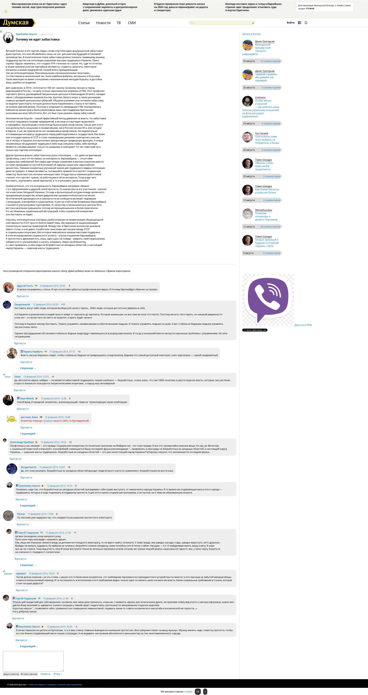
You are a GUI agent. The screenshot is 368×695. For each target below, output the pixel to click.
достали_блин (29, 417)
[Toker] (7, 376)
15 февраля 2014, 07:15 (62, 351)
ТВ (119, 23)
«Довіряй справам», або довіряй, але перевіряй (266, 77)
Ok (197, 691)
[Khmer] (8, 520)
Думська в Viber (303, 324)
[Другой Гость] (8, 292)
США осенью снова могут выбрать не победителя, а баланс (267, 139)
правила (47, 420)
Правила (45, 673)
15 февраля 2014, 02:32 (45, 304)
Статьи (84, 23)
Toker (17, 376)
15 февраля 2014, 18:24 (41, 573)
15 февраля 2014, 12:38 (53, 398)
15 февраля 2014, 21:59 (58, 532)
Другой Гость (25, 285)
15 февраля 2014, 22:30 (59, 626)
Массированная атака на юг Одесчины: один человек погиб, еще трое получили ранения (39, 5)
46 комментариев (270, 226)
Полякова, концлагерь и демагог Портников (266, 216)
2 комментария (271, 176)
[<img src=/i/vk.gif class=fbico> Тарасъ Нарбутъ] (11, 357)
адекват (21, 573)
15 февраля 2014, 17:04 (40, 514)
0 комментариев (271, 87)
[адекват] (8, 573)
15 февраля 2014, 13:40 (57, 417)
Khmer (21, 514)
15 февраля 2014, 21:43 (55, 598)
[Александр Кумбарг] (4, 441)
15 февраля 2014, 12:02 (36, 376)
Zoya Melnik (27, 398)
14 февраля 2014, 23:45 (52, 285)
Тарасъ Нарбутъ (33, 351)
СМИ (132, 23)
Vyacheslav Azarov (26, 34)
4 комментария (271, 253)
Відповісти (23, 296)
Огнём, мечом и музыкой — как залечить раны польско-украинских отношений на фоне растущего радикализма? (260, 108)
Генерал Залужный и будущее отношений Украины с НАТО (267, 243)
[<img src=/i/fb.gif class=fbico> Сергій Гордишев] (9, 533)
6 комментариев (271, 123)
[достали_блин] (11, 423)
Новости (103, 23)
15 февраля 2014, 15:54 (53, 442)
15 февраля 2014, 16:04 (52, 467)
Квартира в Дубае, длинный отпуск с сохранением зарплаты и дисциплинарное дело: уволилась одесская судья (110, 7)
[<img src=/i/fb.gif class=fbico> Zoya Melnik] (8, 404)
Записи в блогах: (251, 33)
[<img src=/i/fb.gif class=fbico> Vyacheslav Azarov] (9, 487)
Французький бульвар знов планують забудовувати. (256, 49)
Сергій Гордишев (28, 532)
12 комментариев (270, 61)
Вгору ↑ (58, 673)
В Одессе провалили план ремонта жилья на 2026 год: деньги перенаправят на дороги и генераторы (181, 7)
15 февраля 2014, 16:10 (59, 485)
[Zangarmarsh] (7, 307)
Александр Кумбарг (22, 442)
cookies (188, 691)
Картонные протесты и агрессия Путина (267, 191)
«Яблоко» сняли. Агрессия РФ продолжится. (264, 166)
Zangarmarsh (22, 304)
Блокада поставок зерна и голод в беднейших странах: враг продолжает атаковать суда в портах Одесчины (253, 7)
